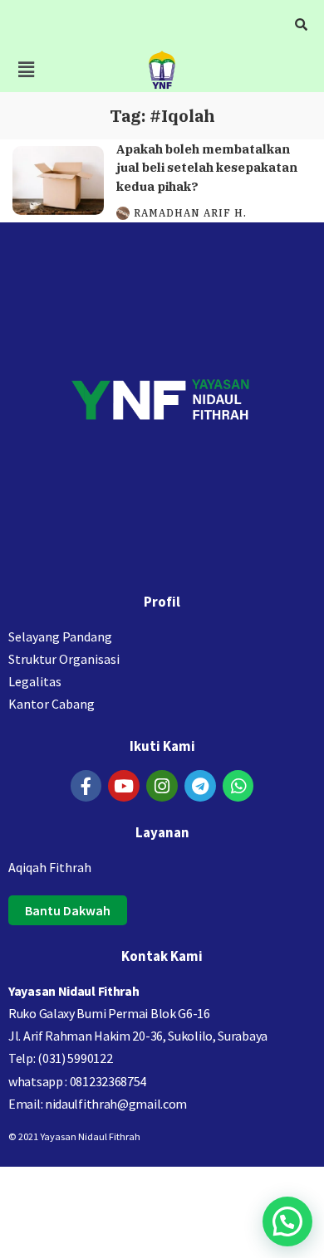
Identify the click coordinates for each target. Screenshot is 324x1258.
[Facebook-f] (86, 786)
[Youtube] (124, 786)
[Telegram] (200, 786)
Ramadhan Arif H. (190, 213)
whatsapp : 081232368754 (77, 1081)
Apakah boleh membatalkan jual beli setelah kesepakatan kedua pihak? (206, 167)
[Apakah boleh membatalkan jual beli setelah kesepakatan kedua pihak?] (58, 180)
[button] (26, 69)
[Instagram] (162, 786)
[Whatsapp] (238, 786)
